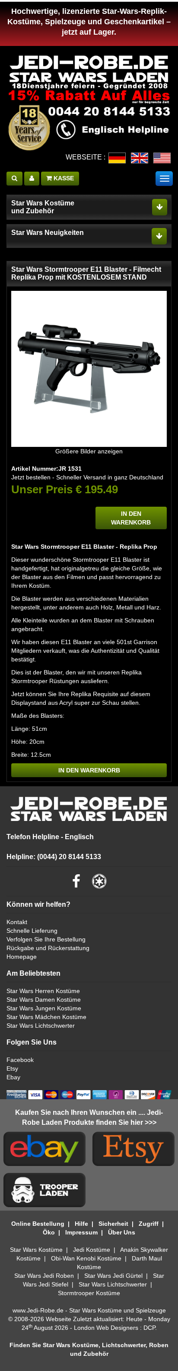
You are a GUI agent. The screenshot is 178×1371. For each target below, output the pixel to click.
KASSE (63, 178)
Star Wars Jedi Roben (44, 1275)
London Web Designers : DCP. (115, 1327)
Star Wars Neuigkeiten (47, 232)
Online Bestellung (37, 1223)
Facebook (20, 1059)
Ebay (13, 1077)
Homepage (21, 956)
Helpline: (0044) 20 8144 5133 (53, 856)
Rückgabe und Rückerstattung (47, 947)
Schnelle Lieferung (31, 930)
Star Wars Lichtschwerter (40, 1025)
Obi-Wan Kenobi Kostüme (86, 1258)
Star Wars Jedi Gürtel (113, 1275)
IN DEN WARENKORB (131, 518)
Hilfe (81, 1223)
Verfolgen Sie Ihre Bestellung (46, 939)
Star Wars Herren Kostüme (43, 990)
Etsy (12, 1068)
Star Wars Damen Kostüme (43, 999)
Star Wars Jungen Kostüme (43, 1008)
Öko (49, 1232)
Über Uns (121, 1232)
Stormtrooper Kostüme (89, 1293)
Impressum (81, 1232)
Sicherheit (113, 1223)
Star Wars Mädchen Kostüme (46, 1016)
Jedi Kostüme (91, 1249)
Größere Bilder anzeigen (89, 451)
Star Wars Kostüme (36, 1249)
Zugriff (149, 1223)
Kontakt (16, 921)
